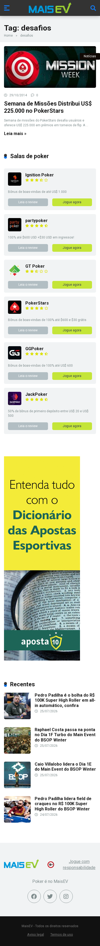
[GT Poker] (14, 275)
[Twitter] (50, 896)
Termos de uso (61, 934)
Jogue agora (72, 202)
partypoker (36, 220)
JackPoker (36, 394)
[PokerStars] (14, 312)
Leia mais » (15, 133)
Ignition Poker (39, 174)
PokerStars (37, 303)
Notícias (90, 56)
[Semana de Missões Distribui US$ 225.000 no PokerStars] (50, 67)
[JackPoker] (14, 403)
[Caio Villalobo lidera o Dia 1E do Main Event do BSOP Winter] (17, 786)
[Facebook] (34, 896)
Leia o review (28, 202)
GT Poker (35, 266)
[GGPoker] (14, 358)
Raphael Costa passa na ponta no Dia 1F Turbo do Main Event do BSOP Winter (65, 734)
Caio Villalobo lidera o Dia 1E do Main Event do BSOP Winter (65, 767)
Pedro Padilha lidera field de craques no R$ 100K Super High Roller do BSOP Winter (63, 803)
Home (8, 35)
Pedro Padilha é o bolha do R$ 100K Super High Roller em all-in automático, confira (65, 700)
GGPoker (34, 348)
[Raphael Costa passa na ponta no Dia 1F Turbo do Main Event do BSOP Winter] (17, 752)
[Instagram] (66, 896)
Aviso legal (35, 934)
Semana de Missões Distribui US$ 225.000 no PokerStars (48, 107)
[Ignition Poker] (14, 184)
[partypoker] (14, 229)
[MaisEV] (50, 7)
